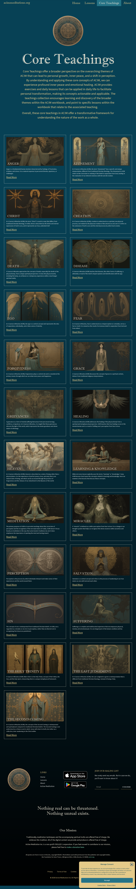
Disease (80, 266)
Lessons (90, 3)
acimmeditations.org (17, 2)
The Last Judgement (92, 671)
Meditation (18, 521)
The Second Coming (25, 719)
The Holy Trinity (23, 671)
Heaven (14, 469)
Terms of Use (62, 871)
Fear (77, 318)
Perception (18, 573)
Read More (11, 177)
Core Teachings (109, 3)
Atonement (84, 164)
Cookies (73, 871)
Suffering (83, 621)
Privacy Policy (111, 885)
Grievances (18, 416)
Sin (10, 621)
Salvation (83, 573)
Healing (81, 416)
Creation (82, 216)
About (127, 3)
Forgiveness (19, 368)
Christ (13, 216)
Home (76, 3)
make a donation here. (75, 847)
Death (13, 266)
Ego (10, 318)
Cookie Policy (102, 885)
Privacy (50, 871)
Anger (13, 164)
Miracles (82, 521)
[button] (132, 864)
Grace (79, 368)
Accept (107, 880)
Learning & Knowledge (95, 469)
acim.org (91, 857)
